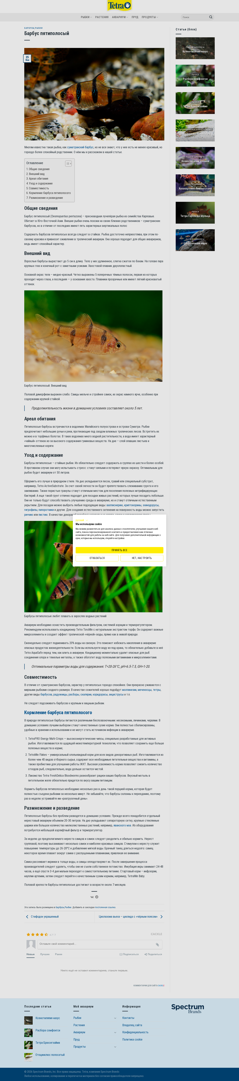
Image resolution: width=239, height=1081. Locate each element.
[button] (82, 520)
